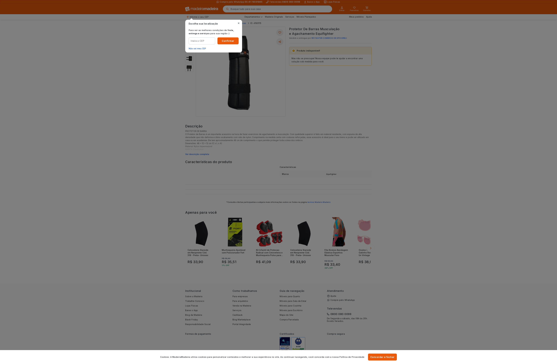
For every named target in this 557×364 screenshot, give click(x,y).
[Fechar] (238, 23)
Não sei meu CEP (197, 48)
